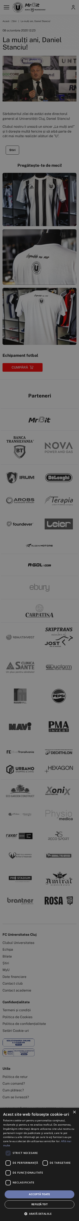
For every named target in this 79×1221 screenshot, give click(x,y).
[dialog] (39, 1164)
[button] (39, 1213)
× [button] (74, 1112)
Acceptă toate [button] (39, 1194)
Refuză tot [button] (39, 1204)
